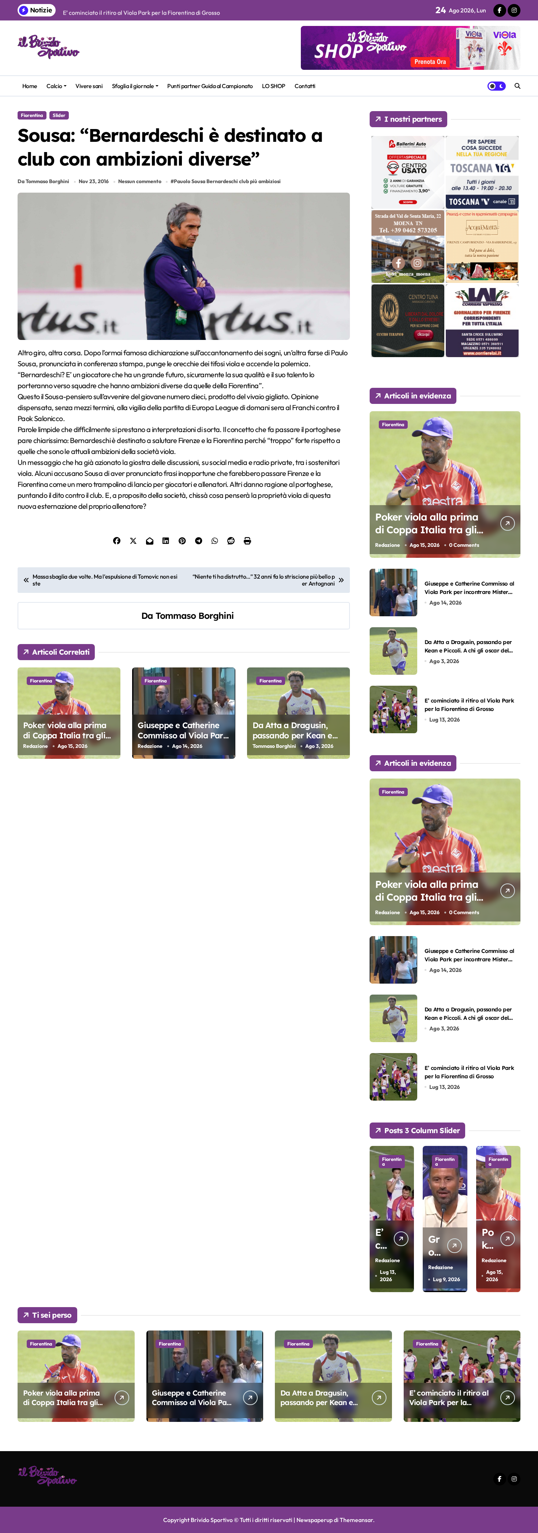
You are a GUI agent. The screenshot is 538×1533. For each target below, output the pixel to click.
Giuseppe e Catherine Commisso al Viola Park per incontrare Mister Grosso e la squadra (183, 741)
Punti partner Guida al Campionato (210, 86)
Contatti (305, 86)
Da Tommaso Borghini (43, 181)
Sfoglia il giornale (133, 86)
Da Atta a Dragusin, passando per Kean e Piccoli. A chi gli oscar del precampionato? (293, 741)
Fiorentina (32, 115)
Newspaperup (314, 1519)
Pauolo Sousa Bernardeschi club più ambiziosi (227, 181)
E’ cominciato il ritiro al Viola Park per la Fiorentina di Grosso (449, 1402)
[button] (513, 1218)
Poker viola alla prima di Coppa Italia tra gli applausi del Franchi (65, 735)
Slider (59, 115)
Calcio (54, 86)
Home (29, 86)
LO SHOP (273, 86)
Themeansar (356, 1519)
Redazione (35, 746)
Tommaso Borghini (194, 615)
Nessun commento (139, 181)
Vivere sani (88, 86)
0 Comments (464, 545)
